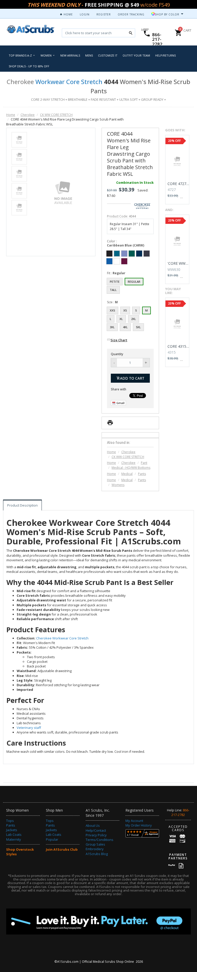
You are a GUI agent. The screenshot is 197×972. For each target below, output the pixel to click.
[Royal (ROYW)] (109, 261)
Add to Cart (132, 378)
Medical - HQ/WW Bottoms (131, 467)
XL (121, 319)
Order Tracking (131, 14)
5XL (138, 327)
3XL (112, 327)
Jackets (11, 830)
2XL (133, 319)
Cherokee (28, 115)
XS (125, 310)
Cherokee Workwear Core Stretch (62, 638)
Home (68, 14)
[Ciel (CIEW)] (124, 253)
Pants (142, 474)
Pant (144, 463)
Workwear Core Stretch (68, 81)
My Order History (138, 825)
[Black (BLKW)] (109, 253)
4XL (125, 327)
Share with (118, 389)
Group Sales (95, 844)
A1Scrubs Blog (97, 853)
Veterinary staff (29, 727)
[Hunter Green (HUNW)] (131, 253)
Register (103, 14)
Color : (125, 243)
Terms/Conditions (99, 839)
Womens (118, 485)
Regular (134, 281)
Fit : (116, 273)
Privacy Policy (96, 835)
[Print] (110, 424)
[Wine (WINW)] (124, 261)
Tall (113, 290)
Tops (10, 820)
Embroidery (95, 849)
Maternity (13, 839)
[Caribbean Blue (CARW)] (117, 253)
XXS (112, 310)
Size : (112, 302)
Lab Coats (14, 834)
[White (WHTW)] (117, 261)
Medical (127, 474)
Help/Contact (96, 830)
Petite (115, 281)
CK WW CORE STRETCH (56, 115)
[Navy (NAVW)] (139, 253)
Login (85, 14)
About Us (93, 825)
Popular (52, 839)
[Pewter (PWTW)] (146, 253)
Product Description (22, 505)
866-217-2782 (157, 39)
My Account (134, 820)
